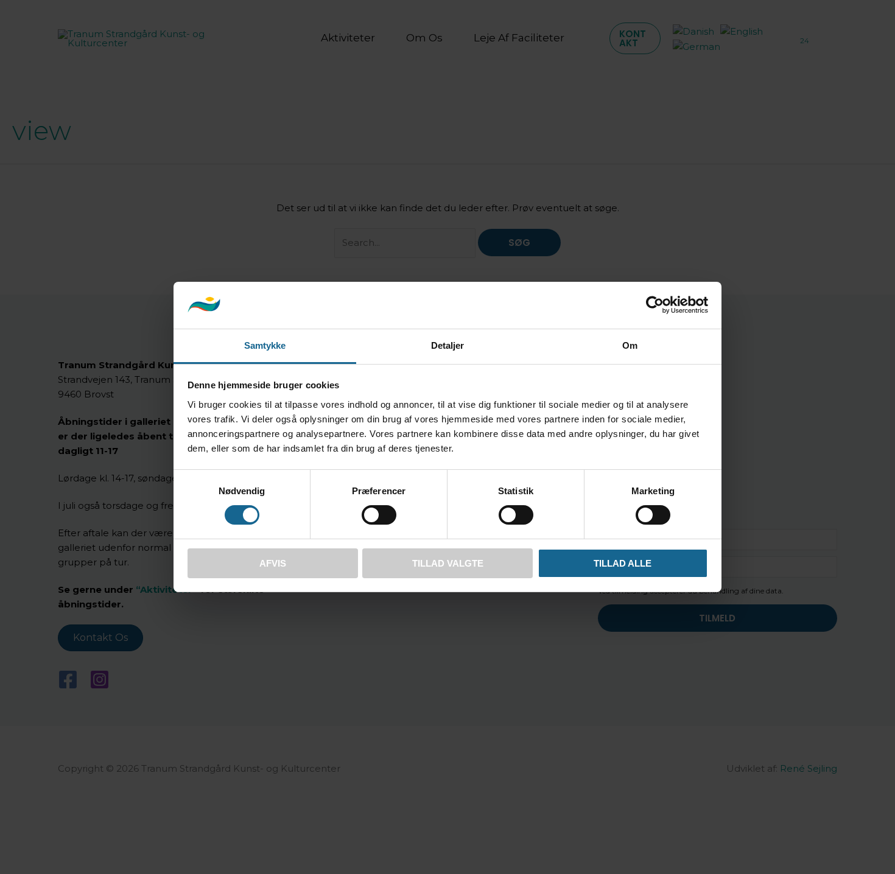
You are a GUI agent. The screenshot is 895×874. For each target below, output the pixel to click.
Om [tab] (629, 345)
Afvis (272, 563)
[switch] (379, 515)
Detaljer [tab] (448, 345)
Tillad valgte (447, 563)
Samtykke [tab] (265, 345)
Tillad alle (622, 563)
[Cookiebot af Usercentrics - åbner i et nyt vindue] (655, 305)
